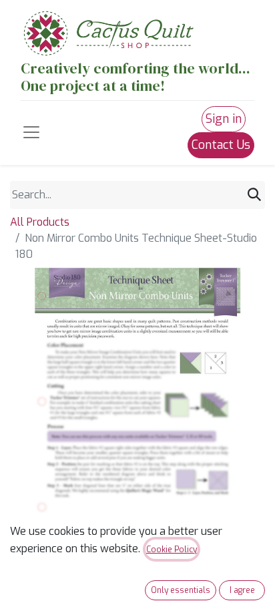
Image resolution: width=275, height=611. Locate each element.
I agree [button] (242, 590)
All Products (39, 222)
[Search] (254, 195)
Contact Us (221, 145)
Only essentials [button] (180, 590)
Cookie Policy (171, 549)
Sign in (224, 119)
